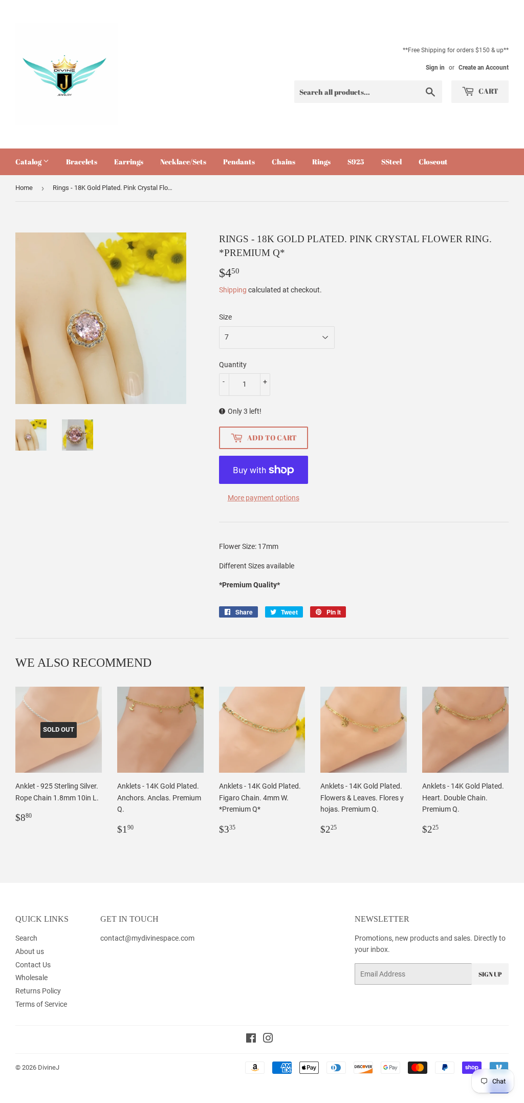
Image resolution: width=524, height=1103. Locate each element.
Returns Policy (38, 991)
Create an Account (483, 67)
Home (24, 188)
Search (26, 938)
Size (225, 317)
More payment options (263, 498)
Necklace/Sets (183, 161)
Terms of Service (41, 1004)
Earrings (128, 161)
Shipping (233, 290)
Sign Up (490, 974)
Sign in (435, 67)
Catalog (29, 161)
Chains (283, 161)
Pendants (239, 161)
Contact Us (33, 965)
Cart (487, 91)
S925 (355, 161)
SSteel (391, 161)
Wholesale (31, 977)
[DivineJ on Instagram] (268, 1039)
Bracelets (81, 161)
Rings (321, 161)
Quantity (233, 364)
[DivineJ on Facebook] (251, 1039)
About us (29, 951)
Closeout (433, 161)
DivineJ (48, 1067)
